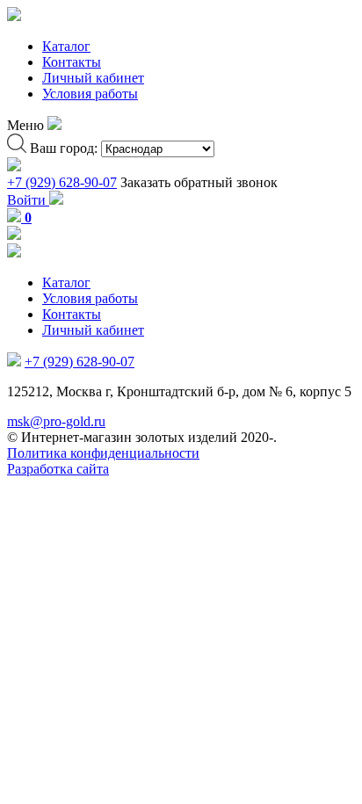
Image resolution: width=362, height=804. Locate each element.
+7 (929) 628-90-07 (62, 182)
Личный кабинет (93, 77)
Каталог (66, 46)
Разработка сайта (58, 468)
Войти (28, 199)
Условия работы (90, 93)
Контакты (71, 61)
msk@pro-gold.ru (56, 421)
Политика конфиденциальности (103, 452)
